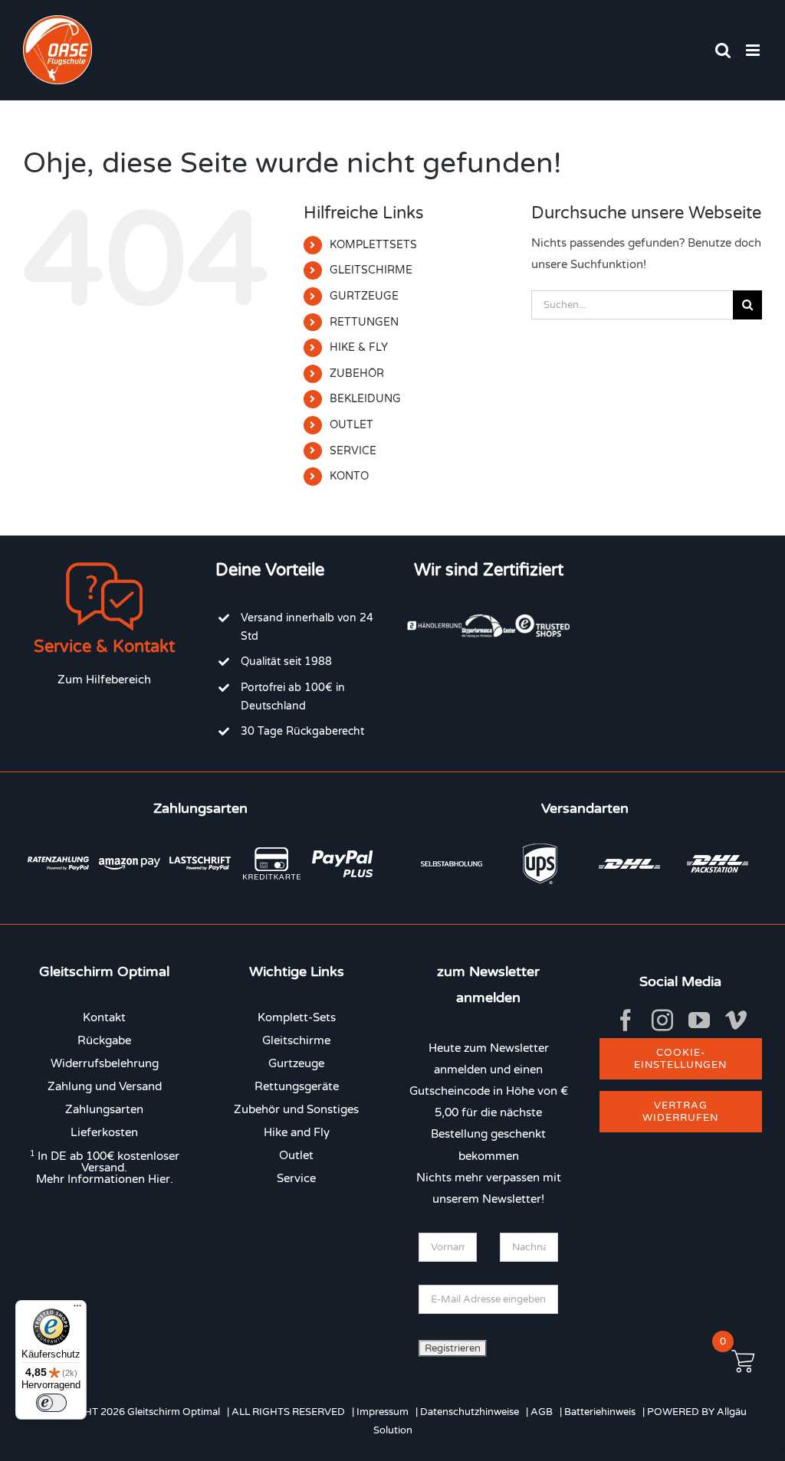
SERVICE (353, 450)
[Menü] (77, 1309)
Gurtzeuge (296, 1063)
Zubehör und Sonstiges (296, 1109)
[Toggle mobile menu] (754, 50)
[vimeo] (736, 1020)
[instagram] (662, 1020)
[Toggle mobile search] (723, 50)
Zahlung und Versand (105, 1086)
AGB (541, 1412)
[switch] (51, 1403)
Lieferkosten (104, 1132)
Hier (159, 1179)
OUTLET (351, 424)
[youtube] (699, 1020)
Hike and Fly (297, 1132)
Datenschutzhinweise (469, 1412)
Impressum (382, 1412)
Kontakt (104, 1017)
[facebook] (625, 1020)
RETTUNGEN (364, 322)
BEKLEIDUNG (365, 398)
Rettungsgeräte (297, 1086)
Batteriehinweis (600, 1412)
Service (296, 1178)
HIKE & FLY (359, 347)
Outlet (296, 1155)
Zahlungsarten (104, 1109)
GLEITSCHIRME (371, 270)
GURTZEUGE (364, 296)
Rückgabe (104, 1040)
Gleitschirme (296, 1040)
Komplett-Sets (297, 1017)
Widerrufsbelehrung (105, 1063)
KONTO (349, 476)
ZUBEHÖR (357, 373)
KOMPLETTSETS (373, 244)
